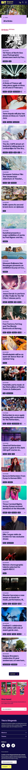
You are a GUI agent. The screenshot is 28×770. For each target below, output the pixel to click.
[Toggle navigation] (26, 2)
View (25, 61)
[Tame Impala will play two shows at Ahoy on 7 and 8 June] (14, 109)
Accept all (5, 766)
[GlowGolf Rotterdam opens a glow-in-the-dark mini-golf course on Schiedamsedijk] (14, 441)
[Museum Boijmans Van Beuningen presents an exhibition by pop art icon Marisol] (14, 259)
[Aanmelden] (25, 709)
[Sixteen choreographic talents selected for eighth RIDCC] (14, 560)
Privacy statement (4, 751)
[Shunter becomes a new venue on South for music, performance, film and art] (14, 591)
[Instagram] (3, 745)
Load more (12, 674)
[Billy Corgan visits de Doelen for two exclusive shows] (14, 530)
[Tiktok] (13, 745)
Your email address (7, 709)
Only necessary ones (8, 762)
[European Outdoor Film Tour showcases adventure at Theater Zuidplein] (14, 170)
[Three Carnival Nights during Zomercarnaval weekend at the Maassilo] (14, 500)
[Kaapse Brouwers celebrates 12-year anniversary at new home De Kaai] (14, 652)
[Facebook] (8, 745)
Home (6, 17)
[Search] (23, 2)
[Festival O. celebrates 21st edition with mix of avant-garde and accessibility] (14, 621)
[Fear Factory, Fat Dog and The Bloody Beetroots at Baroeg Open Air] (14, 320)
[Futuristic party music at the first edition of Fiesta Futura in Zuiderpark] (14, 380)
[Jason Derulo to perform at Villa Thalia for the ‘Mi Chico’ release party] (14, 289)
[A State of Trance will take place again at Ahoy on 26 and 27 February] (14, 79)
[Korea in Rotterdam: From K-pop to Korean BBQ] (14, 470)
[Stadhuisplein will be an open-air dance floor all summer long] (14, 350)
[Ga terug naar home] (7, 2)
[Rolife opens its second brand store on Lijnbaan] (14, 199)
